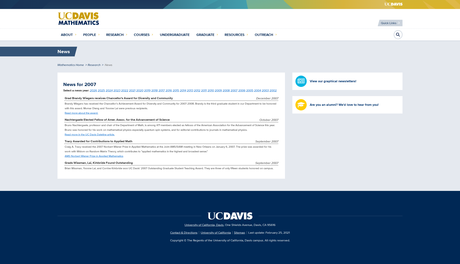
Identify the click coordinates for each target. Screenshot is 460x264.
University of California (216, 232)
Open (398, 34)
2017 (161, 90)
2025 (101, 90)
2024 (109, 90)
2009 (218, 90)
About (67, 34)
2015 (176, 90)
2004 (257, 90)
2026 (93, 90)
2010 (211, 90)
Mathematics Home (71, 65)
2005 (249, 90)
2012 (197, 90)
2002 (273, 90)
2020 (139, 90)
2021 (132, 90)
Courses (142, 34)
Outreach (264, 34)
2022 (124, 90)
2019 (147, 90)
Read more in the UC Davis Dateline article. (90, 134)
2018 (154, 90)
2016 (168, 90)
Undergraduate (175, 34)
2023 (116, 90)
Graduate (205, 34)
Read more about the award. (81, 113)
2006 (241, 90)
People (89, 34)
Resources (234, 34)
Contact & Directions (183, 232)
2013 (190, 90)
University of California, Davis (204, 225)
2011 (204, 90)
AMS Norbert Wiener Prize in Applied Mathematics (94, 156)
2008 (226, 90)
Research (115, 34)
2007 (234, 90)
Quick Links (388, 23)
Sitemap (239, 232)
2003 (265, 90)
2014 (183, 90)
